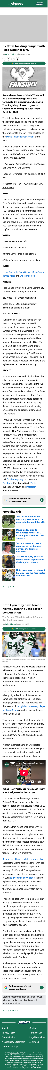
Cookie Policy (8, 1037)
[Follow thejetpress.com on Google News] (42, 500)
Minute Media (14, 1053)
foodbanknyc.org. (15, 479)
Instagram (31, 487)
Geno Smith (38, 272)
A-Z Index (34, 1042)
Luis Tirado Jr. (11, 54)
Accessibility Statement (13, 1042)
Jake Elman (10, 624)
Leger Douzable (10, 272)
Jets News (14, 587)
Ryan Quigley (25, 272)
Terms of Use (35, 1032)
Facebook (7, 483)
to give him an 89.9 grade (22, 877)
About (5, 1028)
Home (4, 587)
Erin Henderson (27, 275)
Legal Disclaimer (37, 1037)
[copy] (17, 59)
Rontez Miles (8, 275)
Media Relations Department (20, 136)
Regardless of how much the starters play (22, 859)
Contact (33, 1028)
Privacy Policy (8, 1032)
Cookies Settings (10, 1046)
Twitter (34, 483)
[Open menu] (3, 3)
